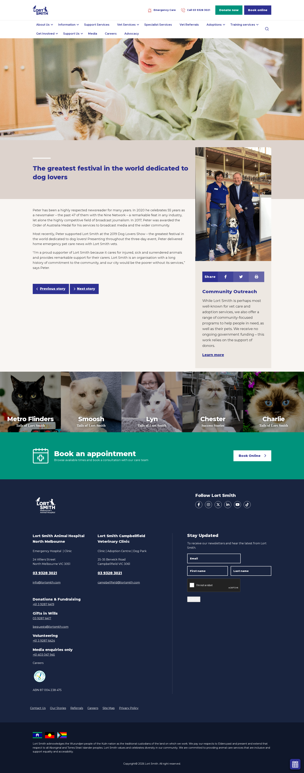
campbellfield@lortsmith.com (119, 582)
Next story (86, 289)
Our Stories (58, 708)
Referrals (76, 708)
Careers (38, 663)
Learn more (213, 355)
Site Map (109, 708)
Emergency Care (165, 10)
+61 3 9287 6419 (43, 604)
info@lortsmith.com (47, 582)
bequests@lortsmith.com (50, 626)
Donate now (229, 10)
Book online (257, 10)
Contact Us (38, 708)
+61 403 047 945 (44, 654)
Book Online (250, 456)
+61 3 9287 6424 (44, 640)
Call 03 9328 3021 (198, 10)
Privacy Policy (128, 708)
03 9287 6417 (42, 618)
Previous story (52, 289)
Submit (194, 599)
